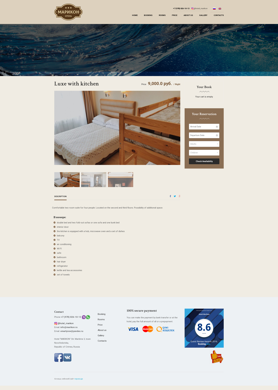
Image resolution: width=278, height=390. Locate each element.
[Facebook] (170, 196)
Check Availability (204, 161)
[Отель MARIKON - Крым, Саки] (68, 13)
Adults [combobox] (193, 144)
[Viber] (84, 317)
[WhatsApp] (88, 317)
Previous (57, 126)
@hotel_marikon (200, 8)
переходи (78, 379)
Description (60, 196)
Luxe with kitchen (76, 83)
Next (177, 126)
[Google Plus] (179, 196)
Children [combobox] (194, 152)
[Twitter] (175, 196)
